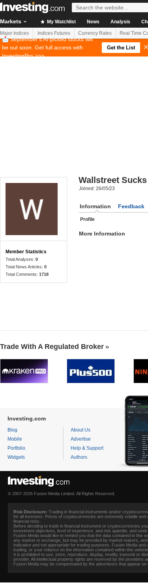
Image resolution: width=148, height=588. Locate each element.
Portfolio (16, 448)
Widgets (16, 457)
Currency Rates (95, 33)
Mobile (14, 439)
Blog (12, 430)
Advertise (81, 439)
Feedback (131, 206)
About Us (80, 430)
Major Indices (14, 33)
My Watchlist (61, 21)
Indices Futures (53, 33)
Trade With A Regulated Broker (52, 347)
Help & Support (87, 448)
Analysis (120, 21)
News (93, 21)
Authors (79, 457)
